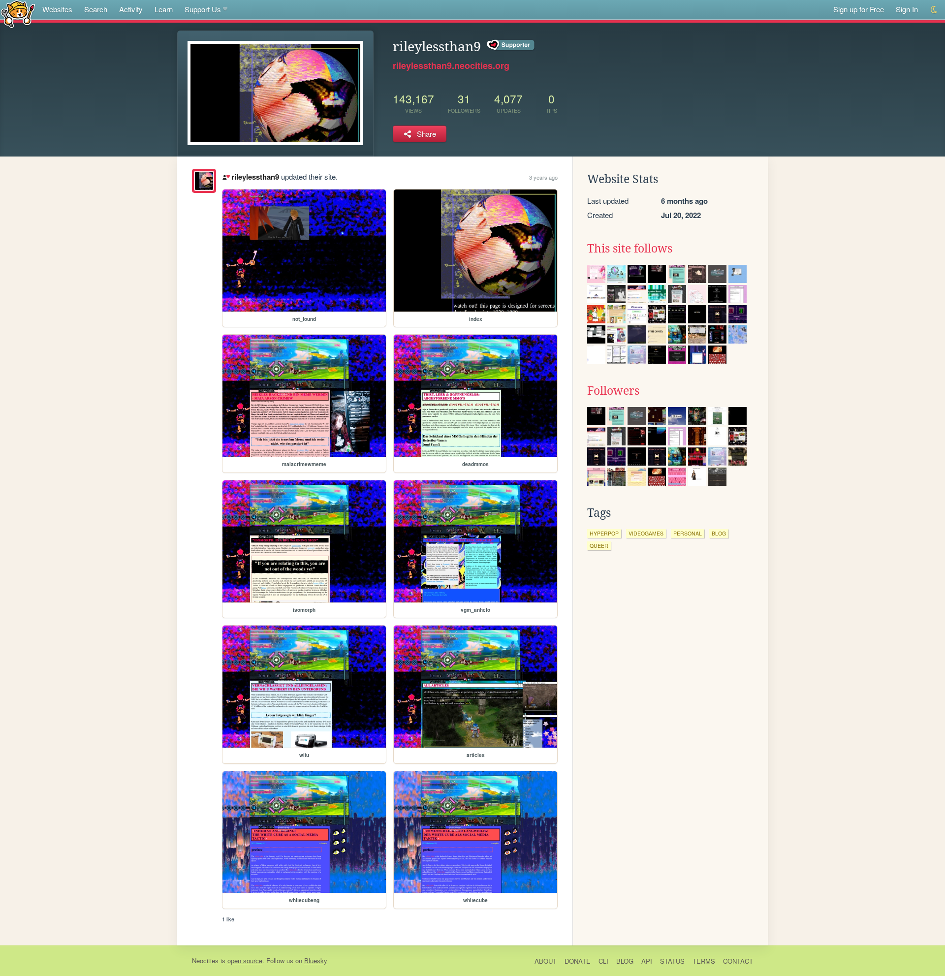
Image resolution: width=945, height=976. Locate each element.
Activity (131, 9)
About (546, 961)
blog (719, 533)
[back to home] (18, 13)
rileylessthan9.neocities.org (451, 65)
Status (672, 961)
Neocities (205, 960)
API (646, 961)
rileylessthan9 (255, 176)
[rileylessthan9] (204, 181)
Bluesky (315, 960)
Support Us (203, 9)
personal (687, 533)
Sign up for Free (858, 9)
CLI (603, 961)
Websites (57, 9)
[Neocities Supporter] (511, 45)
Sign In (907, 9)
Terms (704, 961)
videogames (646, 533)
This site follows (629, 248)
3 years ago (543, 177)
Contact (738, 961)
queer (599, 545)
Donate (578, 961)
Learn (164, 9)
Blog (624, 961)
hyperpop (604, 533)
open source (244, 960)
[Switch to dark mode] (934, 9)
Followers (613, 390)
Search (95, 9)
